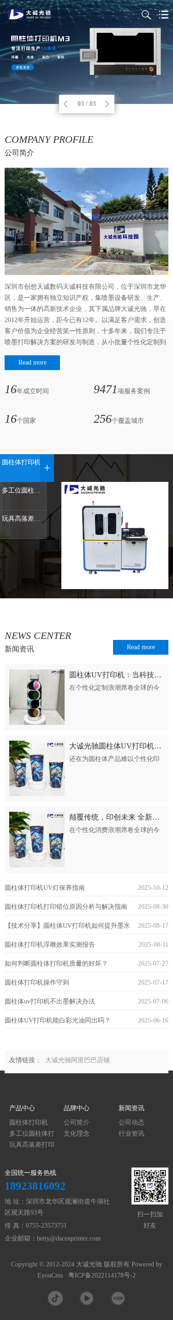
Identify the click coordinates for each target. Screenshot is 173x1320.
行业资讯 (131, 1133)
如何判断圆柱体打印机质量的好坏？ (56, 963)
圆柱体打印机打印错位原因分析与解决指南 (66, 906)
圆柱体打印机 (28, 1122)
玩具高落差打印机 (31, 1145)
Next (107, 104)
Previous (65, 104)
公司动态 (131, 1122)
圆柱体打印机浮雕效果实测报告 (50, 944)
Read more (32, 362)
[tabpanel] (86, 52)
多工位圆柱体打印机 (31, 1134)
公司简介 (76, 1122)
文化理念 (76, 1133)
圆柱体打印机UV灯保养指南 (45, 887)
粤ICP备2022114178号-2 (102, 1275)
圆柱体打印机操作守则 (37, 982)
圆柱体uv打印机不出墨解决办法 (50, 1001)
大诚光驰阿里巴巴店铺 (77, 1060)
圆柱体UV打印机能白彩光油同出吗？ (58, 1020)
